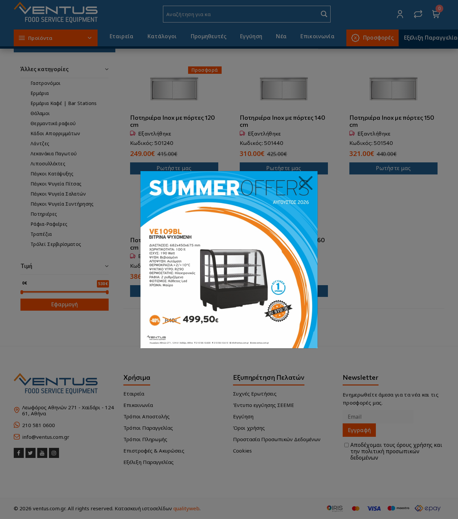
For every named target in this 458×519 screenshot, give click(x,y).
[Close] (305, 183)
